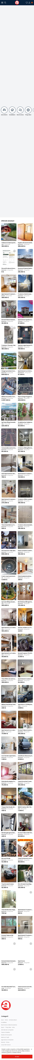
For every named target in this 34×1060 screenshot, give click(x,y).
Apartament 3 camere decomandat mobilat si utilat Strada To (9, 294)
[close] (31, 1049)
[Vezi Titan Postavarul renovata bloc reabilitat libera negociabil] (25, 848)
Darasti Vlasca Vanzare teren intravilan (9, 319)
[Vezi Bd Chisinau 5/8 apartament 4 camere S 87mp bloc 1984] (25, 591)
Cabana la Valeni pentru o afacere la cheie (9, 243)
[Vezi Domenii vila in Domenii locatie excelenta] (8, 950)
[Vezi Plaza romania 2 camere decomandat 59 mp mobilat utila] (25, 540)
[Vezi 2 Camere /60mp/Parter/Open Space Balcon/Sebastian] (25, 437)
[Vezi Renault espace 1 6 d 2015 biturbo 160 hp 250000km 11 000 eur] (25, 642)
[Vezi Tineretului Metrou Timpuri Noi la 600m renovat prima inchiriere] (8, 514)
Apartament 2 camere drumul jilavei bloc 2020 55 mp (25, 473)
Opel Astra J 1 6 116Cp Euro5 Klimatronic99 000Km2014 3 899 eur (25, 704)
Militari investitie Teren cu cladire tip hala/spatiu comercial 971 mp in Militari (9, 396)
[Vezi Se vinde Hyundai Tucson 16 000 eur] (8, 976)
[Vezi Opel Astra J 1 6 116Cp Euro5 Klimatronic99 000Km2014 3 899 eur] (25, 694)
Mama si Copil (5, 1037)
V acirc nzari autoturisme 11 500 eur (9, 576)
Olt (2, 578)
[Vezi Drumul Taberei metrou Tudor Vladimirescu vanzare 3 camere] (25, 719)
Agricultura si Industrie (7, 1040)
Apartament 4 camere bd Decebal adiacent (9, 499)
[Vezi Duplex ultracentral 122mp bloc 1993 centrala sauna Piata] (25, 232)
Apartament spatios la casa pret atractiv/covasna (25, 319)
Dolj (19, 808)
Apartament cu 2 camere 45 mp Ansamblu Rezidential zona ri (9, 653)
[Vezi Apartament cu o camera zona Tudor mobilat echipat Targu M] (8, 719)
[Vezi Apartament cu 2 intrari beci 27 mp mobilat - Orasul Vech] (25, 360)
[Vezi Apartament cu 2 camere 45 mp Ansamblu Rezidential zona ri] (8, 642)
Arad (3, 988)
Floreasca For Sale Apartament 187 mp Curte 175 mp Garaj (9, 550)
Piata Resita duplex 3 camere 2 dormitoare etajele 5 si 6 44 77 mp (9, 781)
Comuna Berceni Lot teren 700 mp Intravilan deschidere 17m (9, 448)
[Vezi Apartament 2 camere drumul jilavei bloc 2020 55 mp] (25, 463)
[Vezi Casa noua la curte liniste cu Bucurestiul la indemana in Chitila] (25, 976)
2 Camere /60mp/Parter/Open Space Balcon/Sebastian (25, 448)
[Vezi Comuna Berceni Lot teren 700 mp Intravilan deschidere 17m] (8, 437)
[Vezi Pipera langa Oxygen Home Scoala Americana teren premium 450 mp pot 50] (25, 386)
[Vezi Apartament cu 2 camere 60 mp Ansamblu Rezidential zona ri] (8, 617)
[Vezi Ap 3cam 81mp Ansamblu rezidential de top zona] (8, 412)
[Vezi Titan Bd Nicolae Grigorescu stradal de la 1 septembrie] (9, 899)
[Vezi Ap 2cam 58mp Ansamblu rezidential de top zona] (8, 591)
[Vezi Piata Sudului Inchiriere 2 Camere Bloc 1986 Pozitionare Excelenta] (25, 565)
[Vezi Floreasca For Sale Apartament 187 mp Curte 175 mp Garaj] (8, 540)
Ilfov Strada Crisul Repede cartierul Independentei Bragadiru (25, 884)
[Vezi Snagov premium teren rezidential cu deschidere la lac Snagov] (8, 360)
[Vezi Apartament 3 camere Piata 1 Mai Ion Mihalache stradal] (25, 899)
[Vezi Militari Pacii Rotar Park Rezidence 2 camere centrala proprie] (8, 694)
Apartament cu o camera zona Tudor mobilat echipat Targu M (9, 730)
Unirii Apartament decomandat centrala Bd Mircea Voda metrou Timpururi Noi (9, 473)
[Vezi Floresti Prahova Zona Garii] (9, 258)
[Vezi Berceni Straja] (8, 848)
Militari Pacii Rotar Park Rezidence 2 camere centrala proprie (9, 704)
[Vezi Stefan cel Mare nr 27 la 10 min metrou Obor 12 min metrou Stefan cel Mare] (25, 617)
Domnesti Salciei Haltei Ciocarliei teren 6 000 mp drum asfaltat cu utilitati (25, 268)
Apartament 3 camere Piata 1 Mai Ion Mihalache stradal (25, 909)
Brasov (3, 295)
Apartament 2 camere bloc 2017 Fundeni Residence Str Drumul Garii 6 (25, 679)
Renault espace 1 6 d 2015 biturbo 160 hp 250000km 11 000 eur (25, 653)
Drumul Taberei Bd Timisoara (25, 833)
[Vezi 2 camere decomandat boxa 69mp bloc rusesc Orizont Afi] (25, 514)
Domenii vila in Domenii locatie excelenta (9, 961)
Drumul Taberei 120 (7, 935)
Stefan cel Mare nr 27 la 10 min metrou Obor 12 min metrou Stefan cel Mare (25, 627)
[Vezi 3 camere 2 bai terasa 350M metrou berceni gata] (25, 283)
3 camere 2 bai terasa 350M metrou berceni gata (25, 294)
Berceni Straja (6, 858)
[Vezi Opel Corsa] (25, 950)
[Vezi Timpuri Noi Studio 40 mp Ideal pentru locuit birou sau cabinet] (8, 796)
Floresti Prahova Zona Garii (9, 268)
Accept (17, 1056)
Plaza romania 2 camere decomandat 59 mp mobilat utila (25, 550)
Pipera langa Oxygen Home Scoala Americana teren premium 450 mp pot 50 (25, 396)
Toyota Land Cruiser (8, 884)
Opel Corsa (21, 961)
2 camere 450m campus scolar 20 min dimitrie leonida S (25, 499)
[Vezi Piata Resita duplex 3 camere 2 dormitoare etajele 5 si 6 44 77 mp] (8, 771)
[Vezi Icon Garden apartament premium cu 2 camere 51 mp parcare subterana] (8, 745)
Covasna (20, 321)
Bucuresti (20, 244)
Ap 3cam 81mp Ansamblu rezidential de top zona (9, 422)
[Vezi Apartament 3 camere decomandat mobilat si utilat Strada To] (8, 283)
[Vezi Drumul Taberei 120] (8, 925)
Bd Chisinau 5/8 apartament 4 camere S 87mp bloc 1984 (25, 602)
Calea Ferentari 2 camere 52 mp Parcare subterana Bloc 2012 (25, 781)
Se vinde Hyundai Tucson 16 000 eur (9, 986)
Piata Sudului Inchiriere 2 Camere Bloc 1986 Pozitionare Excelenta (25, 576)
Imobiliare (4, 1022)
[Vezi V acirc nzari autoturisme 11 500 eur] (8, 565)
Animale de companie (7, 1030)
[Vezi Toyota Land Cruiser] (8, 873)
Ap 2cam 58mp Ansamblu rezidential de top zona (9, 602)
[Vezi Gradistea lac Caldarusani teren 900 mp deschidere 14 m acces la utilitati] (25, 412)
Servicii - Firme (5, 1042)
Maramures (21, 372)
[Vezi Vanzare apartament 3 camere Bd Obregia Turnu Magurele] (25, 335)
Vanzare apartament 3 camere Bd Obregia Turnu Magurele (25, 345)
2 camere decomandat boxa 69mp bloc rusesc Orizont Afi (25, 525)
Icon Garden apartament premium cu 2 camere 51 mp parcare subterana (9, 756)
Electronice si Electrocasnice (9, 1025)
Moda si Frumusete (6, 1035)
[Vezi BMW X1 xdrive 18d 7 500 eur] (25, 796)
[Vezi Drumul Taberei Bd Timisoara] (25, 822)
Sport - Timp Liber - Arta (8, 1027)
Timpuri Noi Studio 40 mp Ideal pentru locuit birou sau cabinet (9, 807)
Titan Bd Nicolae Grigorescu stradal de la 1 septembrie (9, 909)
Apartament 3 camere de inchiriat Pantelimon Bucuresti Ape (25, 935)
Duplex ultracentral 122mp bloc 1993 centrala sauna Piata (25, 243)
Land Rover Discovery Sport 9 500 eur (25, 756)
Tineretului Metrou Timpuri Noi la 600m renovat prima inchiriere (9, 525)
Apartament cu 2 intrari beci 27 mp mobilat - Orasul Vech (25, 371)
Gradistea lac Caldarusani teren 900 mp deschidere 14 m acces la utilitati (25, 422)
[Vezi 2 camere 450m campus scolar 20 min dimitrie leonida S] (25, 488)
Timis (19, 706)
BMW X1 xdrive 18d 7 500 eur (25, 807)
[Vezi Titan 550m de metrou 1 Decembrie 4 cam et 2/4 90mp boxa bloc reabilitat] (8, 668)
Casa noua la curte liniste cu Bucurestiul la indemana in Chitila (25, 986)
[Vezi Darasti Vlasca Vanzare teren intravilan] (8, 309)
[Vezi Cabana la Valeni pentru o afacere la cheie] (8, 232)
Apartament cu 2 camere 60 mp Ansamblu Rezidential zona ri (9, 627)
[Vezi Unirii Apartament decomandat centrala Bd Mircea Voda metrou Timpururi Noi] (8, 463)
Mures (3, 731)
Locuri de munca (6, 1045)
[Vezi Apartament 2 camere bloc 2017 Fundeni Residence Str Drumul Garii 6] (25, 668)
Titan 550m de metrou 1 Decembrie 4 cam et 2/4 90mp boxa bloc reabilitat (9, 679)
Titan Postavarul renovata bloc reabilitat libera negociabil (25, 858)
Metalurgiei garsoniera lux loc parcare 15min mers (9, 833)
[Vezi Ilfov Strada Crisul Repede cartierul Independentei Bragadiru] (25, 873)
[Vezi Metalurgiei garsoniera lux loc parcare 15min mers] (8, 822)
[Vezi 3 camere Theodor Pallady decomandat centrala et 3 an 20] (8, 335)
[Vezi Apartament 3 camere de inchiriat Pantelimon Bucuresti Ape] (25, 925)
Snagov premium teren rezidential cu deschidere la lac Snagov (9, 371)
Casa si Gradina (5, 1032)
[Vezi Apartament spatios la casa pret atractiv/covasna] (25, 309)
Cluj (2, 244)
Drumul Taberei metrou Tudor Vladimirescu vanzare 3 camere (25, 730)
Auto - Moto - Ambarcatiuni (9, 1020)
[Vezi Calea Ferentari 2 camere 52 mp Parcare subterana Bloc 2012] (25, 771)
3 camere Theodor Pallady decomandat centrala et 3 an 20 (9, 345)
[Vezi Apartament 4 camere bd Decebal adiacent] (9, 488)
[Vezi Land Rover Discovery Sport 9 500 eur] (25, 745)
